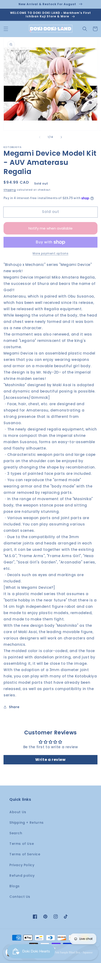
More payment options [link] (50, 253)
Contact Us (19, 896)
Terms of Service (24, 854)
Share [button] (14, 707)
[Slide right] (61, 137)
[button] (6, 29)
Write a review (50, 759)
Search (15, 833)
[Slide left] (40, 137)
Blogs (14, 886)
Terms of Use (21, 843)
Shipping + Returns (26, 822)
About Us (17, 812)
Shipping (10, 190)
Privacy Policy (21, 865)
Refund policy (22, 875)
